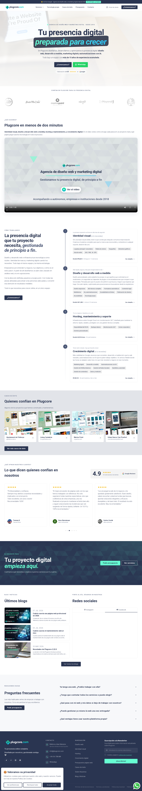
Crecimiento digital (81, 758)
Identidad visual (80, 749)
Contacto (91, 7)
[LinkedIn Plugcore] (20, 760)
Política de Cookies (25, 779)
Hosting (77, 753)
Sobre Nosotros (80, 772)
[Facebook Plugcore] (11, 760)
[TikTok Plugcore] (6, 760)
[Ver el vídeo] (71, 175)
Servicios (39, 7)
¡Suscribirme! (121, 761)
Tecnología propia (53, 7)
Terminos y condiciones (102, 787)
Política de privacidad (118, 787)
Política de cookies (132, 787)
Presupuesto (80, 7)
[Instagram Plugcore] (15, 760)
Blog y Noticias (80, 776)
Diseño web (79, 744)
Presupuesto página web (84, 763)
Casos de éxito (67, 7)
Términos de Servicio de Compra (84, 787)
